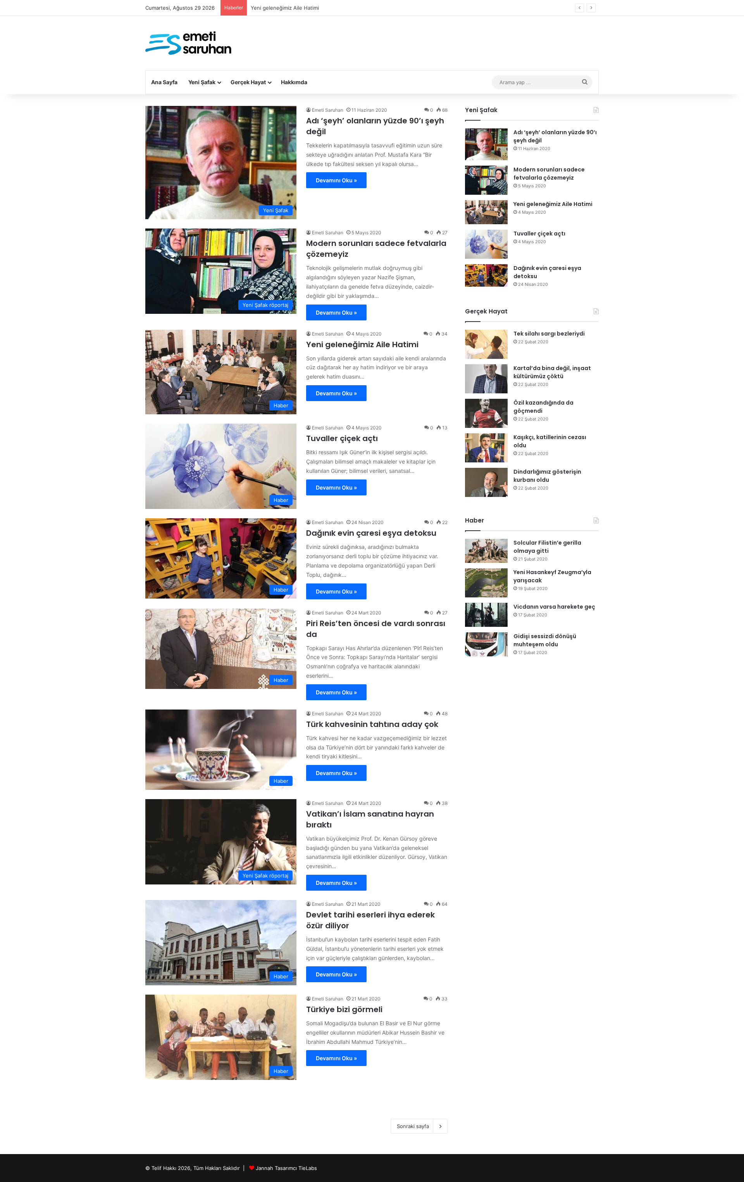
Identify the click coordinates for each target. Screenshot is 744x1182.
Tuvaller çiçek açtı (272, 8)
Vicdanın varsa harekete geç (554, 607)
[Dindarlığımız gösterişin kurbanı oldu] (486, 482)
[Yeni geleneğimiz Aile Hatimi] (486, 212)
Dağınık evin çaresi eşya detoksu (371, 533)
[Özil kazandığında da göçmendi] (486, 413)
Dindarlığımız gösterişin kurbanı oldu (547, 476)
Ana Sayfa (164, 82)
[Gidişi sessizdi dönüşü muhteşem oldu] (486, 644)
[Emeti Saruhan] (189, 43)
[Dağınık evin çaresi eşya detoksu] (486, 275)
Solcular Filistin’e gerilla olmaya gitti (547, 547)
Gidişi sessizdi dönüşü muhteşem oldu (544, 640)
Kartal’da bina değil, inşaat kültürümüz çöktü (552, 372)
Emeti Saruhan (327, 110)
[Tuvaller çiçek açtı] (486, 244)
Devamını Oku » (336, 180)
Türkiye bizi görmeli (344, 1009)
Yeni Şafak (201, 82)
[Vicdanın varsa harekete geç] (486, 615)
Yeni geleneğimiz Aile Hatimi (362, 344)
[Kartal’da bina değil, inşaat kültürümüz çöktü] (486, 378)
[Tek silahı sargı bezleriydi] (486, 344)
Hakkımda (294, 82)
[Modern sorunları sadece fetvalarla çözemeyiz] (486, 180)
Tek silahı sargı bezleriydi (549, 333)
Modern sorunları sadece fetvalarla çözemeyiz (549, 174)
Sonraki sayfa (413, 1126)
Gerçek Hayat (248, 82)
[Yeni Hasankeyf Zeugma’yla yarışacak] (486, 582)
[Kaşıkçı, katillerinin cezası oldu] (486, 447)
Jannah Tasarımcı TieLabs (286, 1168)
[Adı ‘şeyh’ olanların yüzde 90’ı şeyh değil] (486, 144)
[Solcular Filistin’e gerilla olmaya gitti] (486, 551)
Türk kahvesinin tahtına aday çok (372, 724)
